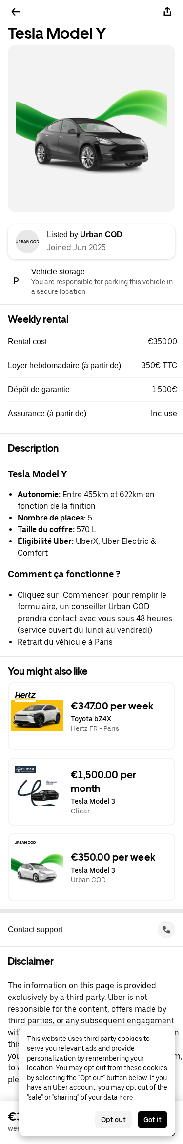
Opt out (113, 1119)
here (126, 1097)
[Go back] (15, 11)
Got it (152, 1119)
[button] (95, 342)
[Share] (167, 11)
